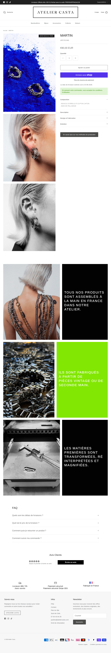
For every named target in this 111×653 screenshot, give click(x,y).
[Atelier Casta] (55, 12)
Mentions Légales (83, 644)
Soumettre (79, 622)
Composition (64, 99)
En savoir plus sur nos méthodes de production (79, 134)
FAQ (52, 604)
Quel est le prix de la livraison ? (25, 523)
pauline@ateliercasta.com (60, 620)
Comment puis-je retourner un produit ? (29, 531)
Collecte (68, 23)
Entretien (63, 124)
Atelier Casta (11, 639)
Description (64, 112)
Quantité (63, 53)
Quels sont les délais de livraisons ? (27, 515)
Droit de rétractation (58, 623)
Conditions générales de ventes (98, 644)
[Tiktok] (10, 2)
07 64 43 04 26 (56, 617)
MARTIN (11, 30)
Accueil (5, 30)
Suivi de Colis (55, 613)
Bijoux (46, 23)
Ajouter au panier (84, 67)
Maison (77, 23)
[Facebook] (4, 2)
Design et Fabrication (67, 118)
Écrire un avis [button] (70, 562)
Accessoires (57, 23)
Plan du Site (55, 610)
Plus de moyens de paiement (84, 80)
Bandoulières (35, 23)
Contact (53, 607)
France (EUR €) (101, 2)
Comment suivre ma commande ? (27, 538)
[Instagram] (7, 2)
